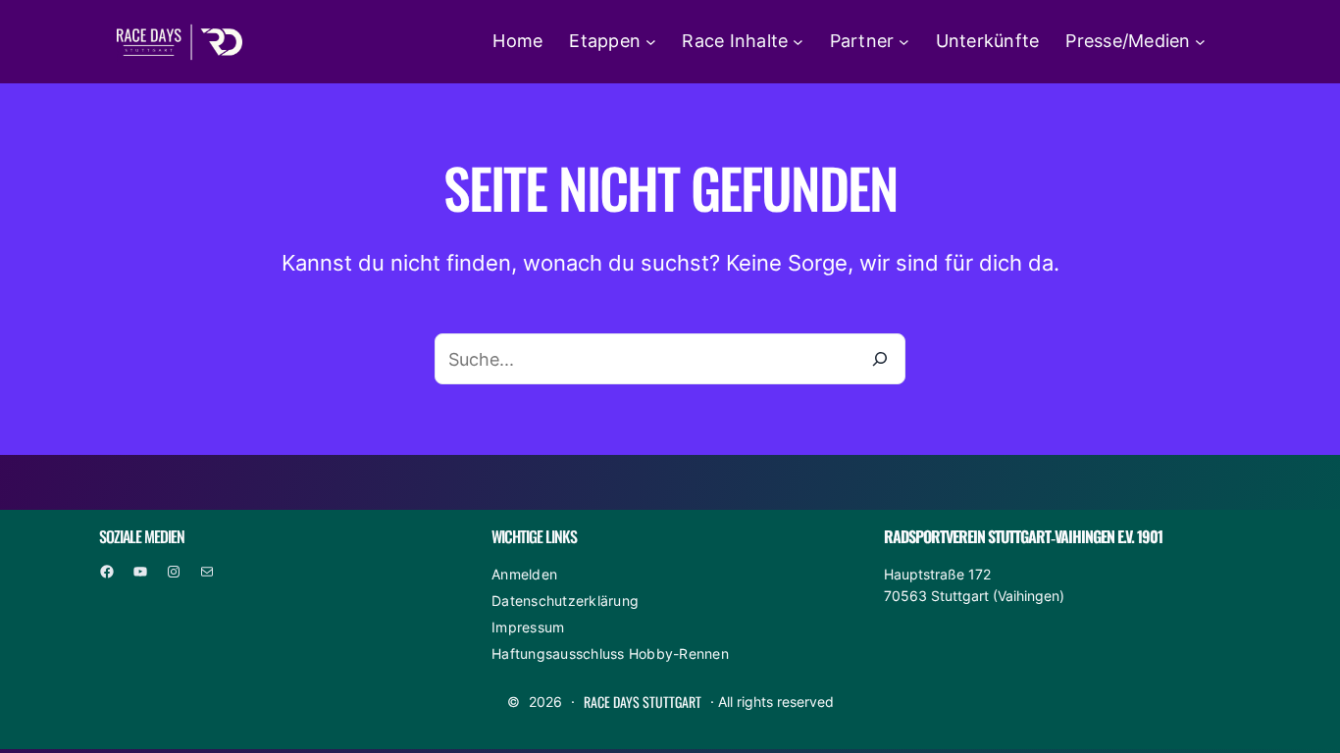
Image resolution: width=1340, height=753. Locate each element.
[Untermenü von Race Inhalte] (798, 41)
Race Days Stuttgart (642, 701)
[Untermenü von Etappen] (650, 41)
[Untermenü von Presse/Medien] (1200, 41)
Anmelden (524, 574)
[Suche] (880, 358)
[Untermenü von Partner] (904, 41)
